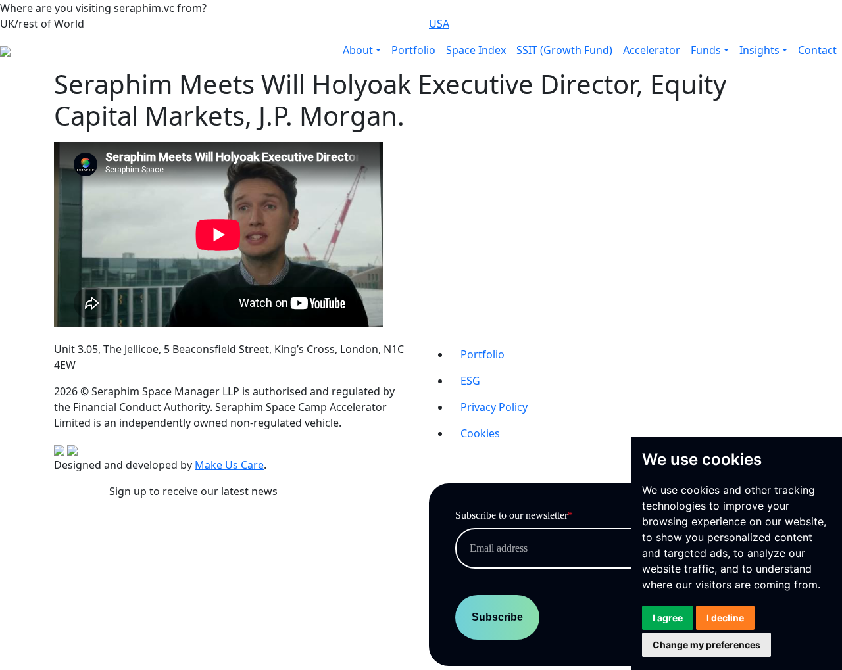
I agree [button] (668, 617)
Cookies (480, 433)
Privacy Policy (494, 407)
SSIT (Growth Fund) (564, 50)
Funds (706, 50)
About (358, 50)
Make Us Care (229, 465)
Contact (817, 50)
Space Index (476, 50)
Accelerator (651, 50)
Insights (759, 50)
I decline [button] (725, 617)
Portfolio (413, 50)
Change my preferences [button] (706, 644)
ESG (470, 380)
